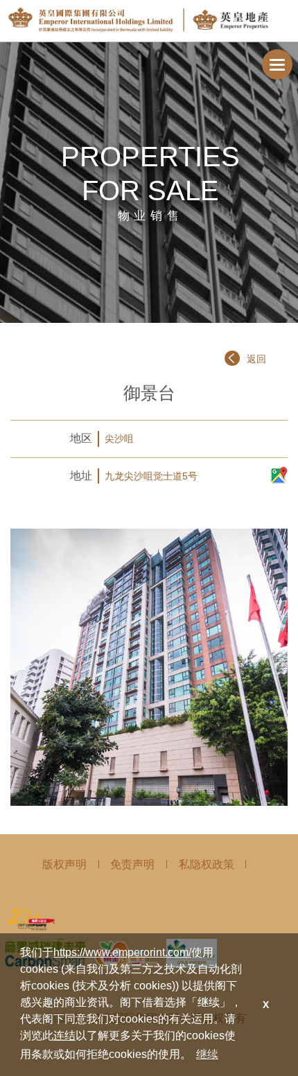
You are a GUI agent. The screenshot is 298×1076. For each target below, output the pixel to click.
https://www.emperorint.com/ (122, 952)
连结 (64, 1035)
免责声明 (132, 864)
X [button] (266, 1004)
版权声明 (64, 864)
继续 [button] (207, 1054)
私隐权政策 (206, 864)
